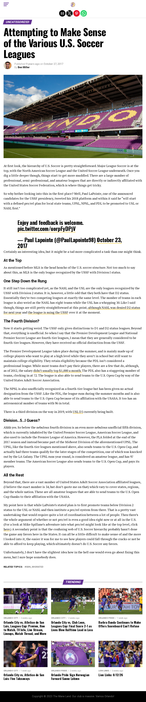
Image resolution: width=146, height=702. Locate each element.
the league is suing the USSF (48, 312)
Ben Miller (24, 67)
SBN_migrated (34, 567)
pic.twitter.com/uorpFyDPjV (46, 229)
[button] (6, 4)
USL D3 (78, 412)
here (7, 529)
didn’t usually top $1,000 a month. (57, 371)
